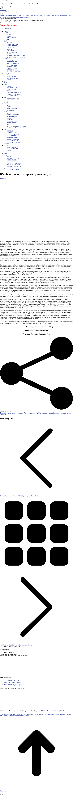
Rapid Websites (42, 711)
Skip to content (4, 1)
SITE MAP (63, 711)
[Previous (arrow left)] (0, 794)
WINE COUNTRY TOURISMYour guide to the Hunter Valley (12, 685)
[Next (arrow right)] (2, 794)
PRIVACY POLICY (53, 711)
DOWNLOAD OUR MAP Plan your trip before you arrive (12, 681)
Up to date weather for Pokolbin (12, 676)
